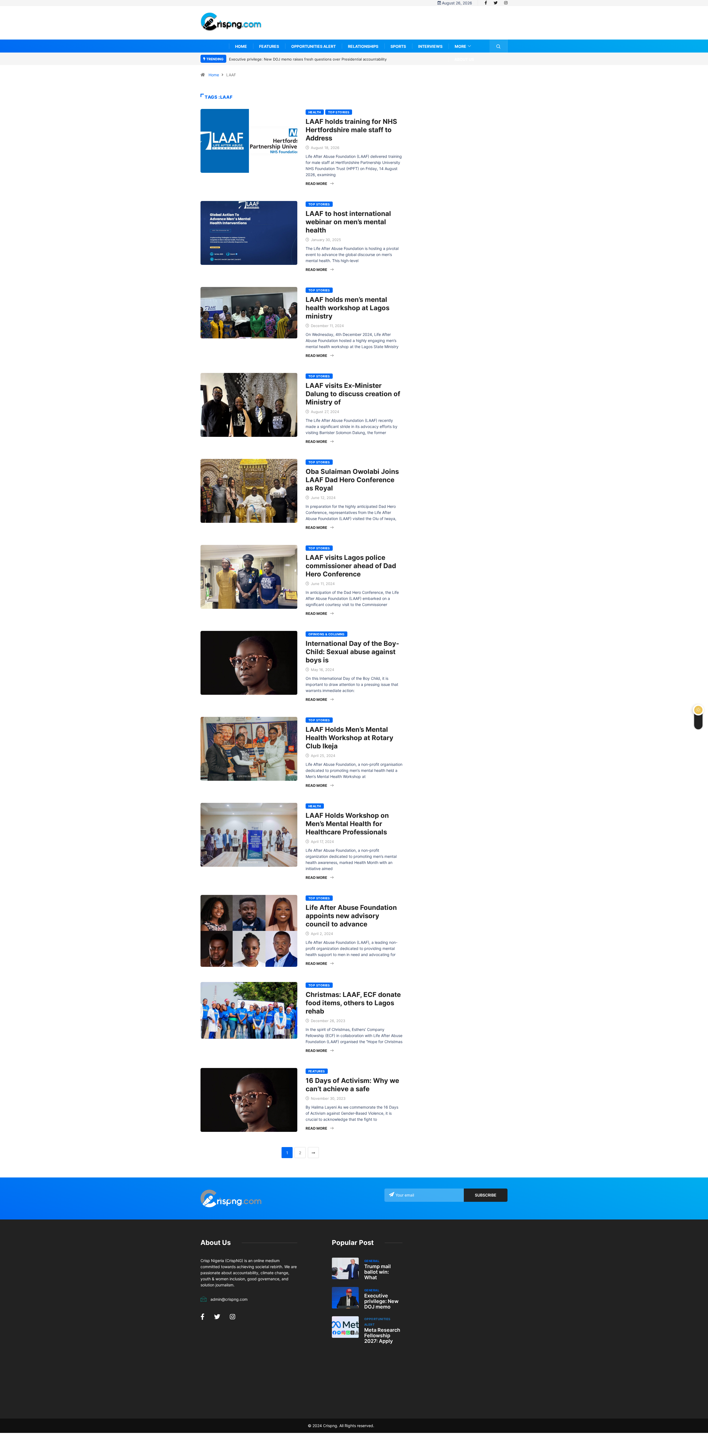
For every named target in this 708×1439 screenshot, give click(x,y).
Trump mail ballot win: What (377, 1271)
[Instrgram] (505, 3)
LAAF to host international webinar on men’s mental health (348, 222)
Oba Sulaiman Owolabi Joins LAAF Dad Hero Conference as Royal (352, 480)
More (460, 46)
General (371, 1261)
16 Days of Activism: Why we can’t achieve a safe (352, 1085)
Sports (398, 46)
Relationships (363, 46)
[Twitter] (496, 3)
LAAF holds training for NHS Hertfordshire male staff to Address (351, 129)
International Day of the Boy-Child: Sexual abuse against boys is (352, 651)
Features (269, 46)
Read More (316, 183)
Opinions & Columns (326, 634)
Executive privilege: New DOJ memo (381, 1301)
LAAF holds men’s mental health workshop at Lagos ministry (347, 308)
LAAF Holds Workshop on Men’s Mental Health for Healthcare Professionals (347, 823)
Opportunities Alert (313, 46)
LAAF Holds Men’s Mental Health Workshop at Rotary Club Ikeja (349, 737)
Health (314, 112)
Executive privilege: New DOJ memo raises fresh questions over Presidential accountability (302, 59)
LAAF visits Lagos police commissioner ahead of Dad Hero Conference (351, 565)
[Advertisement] (406, 26)
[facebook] (486, 3)
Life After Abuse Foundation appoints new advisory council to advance (351, 915)
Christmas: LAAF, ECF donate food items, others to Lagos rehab (353, 1003)
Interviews (430, 46)
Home (241, 46)
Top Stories (339, 112)
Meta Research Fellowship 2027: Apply (382, 1335)
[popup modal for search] (498, 46)
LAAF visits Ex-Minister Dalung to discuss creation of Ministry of (353, 394)
